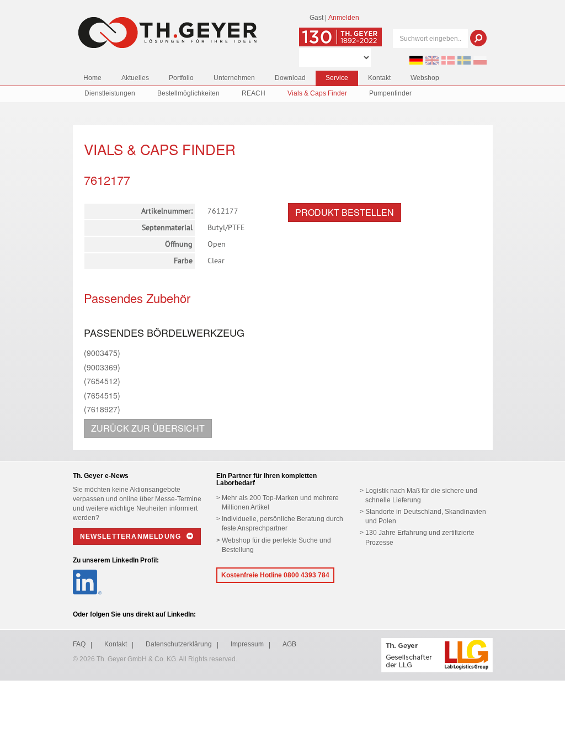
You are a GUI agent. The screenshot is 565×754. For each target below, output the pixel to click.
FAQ (79, 644)
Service (337, 78)
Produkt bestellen (344, 212)
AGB (289, 644)
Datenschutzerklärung (179, 644)
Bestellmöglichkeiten (188, 93)
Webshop (425, 78)
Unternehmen (234, 78)
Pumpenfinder (390, 93)
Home (92, 78)
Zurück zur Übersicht (148, 428)
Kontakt (379, 78)
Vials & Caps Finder (317, 93)
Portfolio (181, 78)
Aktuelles (135, 78)
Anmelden (343, 18)
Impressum (247, 644)
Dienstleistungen (109, 93)
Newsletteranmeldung (132, 536)
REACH (253, 93)
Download (290, 78)
